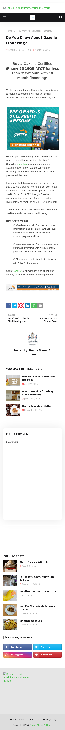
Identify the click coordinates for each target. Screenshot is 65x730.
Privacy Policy (49, 719)
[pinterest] (47, 655)
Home (9, 30)
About (22, 719)
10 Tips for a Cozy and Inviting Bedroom (36, 578)
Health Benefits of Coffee (37, 405)
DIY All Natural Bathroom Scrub (37, 591)
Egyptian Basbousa (30, 620)
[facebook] (17, 647)
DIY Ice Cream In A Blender (34, 562)
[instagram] (17, 655)
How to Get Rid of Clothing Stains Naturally (38, 393)
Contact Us (34, 719)
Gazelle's (22, 163)
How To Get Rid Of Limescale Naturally (38, 378)
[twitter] (47, 647)
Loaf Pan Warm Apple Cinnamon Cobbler (38, 607)
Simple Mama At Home (19, 49)
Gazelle (16, 270)
